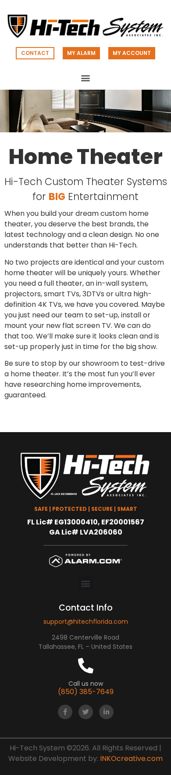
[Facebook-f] (65, 712)
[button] (85, 78)
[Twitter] (85, 712)
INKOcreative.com (131, 758)
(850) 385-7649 (86, 692)
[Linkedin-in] (106, 712)
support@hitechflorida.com (85, 621)
